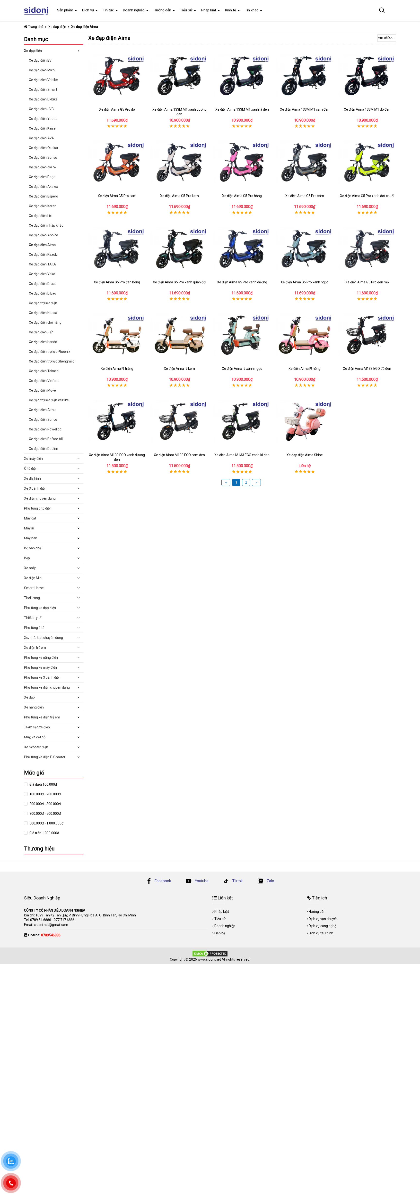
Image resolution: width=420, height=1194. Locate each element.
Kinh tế (230, 10)
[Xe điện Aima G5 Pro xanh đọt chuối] (367, 162)
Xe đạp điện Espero (43, 196)
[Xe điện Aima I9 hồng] (304, 335)
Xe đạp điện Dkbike (43, 99)
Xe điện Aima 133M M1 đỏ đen (367, 109)
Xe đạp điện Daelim (43, 449)
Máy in (29, 528)
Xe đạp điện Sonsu (43, 157)
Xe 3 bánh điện (35, 488)
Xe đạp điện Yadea (43, 119)
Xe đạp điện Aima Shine (305, 455)
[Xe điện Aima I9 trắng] (117, 335)
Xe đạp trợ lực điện (43, 303)
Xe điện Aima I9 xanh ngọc (242, 369)
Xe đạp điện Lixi (40, 216)
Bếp (27, 558)
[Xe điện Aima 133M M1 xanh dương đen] (179, 76)
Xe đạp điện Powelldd (45, 429)
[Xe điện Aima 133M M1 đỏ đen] (367, 76)
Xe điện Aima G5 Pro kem (179, 196)
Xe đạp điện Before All (46, 439)
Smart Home (34, 588)
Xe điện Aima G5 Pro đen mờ (367, 282)
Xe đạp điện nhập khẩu (46, 225)
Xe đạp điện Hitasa (43, 313)
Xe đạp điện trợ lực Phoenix (49, 352)
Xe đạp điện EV (40, 60)
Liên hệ (219, 933)
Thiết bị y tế (32, 618)
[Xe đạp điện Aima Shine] (304, 421)
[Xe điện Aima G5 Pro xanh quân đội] (179, 249)
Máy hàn (30, 538)
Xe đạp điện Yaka (42, 274)
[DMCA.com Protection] (210, 953)
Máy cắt (30, 518)
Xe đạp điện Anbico (43, 235)
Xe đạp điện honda (43, 342)
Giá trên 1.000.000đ (44, 833)
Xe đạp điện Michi (42, 70)
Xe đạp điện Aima (42, 245)
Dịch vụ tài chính (321, 933)
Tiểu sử (220, 919)
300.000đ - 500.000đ (45, 813)
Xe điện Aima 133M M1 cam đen (304, 109)
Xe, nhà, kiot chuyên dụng (43, 638)
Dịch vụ (88, 10)
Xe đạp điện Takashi (44, 371)
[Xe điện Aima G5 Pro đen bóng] (117, 249)
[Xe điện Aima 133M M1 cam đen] (304, 76)
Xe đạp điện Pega (42, 177)
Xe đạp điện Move (42, 390)
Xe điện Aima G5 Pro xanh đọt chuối (367, 196)
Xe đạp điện (33, 51)
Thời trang (32, 598)
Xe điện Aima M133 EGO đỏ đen (367, 369)
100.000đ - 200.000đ (45, 794)
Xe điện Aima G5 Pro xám (304, 196)
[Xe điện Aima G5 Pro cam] (117, 162)
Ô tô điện (30, 468)
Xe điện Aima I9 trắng (117, 369)
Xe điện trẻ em (35, 648)
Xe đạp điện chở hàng (45, 322)
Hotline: (44, 935)
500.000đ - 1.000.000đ (46, 823)
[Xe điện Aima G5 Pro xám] (304, 162)
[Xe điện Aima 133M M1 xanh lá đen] (242, 76)
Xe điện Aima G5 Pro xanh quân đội (179, 282)
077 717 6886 (64, 920)
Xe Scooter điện (36, 747)
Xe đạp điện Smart (43, 89)
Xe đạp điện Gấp (41, 332)
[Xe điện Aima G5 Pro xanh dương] (242, 249)
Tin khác (251, 10)
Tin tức (108, 10)
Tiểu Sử (186, 10)
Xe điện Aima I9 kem (179, 369)
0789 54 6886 (40, 920)
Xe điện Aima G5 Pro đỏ (117, 109)
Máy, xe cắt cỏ (34, 737)
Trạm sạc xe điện (37, 727)
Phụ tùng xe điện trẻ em (42, 717)
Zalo (270, 881)
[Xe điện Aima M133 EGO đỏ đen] (367, 335)
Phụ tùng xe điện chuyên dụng (47, 687)
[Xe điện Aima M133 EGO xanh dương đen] (117, 421)
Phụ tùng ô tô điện (38, 508)
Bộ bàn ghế (32, 548)
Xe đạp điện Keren (42, 206)
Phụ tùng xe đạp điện (40, 608)
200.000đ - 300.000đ (45, 804)
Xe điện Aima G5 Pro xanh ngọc (304, 282)
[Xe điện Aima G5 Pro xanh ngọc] (304, 249)
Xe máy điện (33, 459)
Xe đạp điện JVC (41, 109)
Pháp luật (208, 10)
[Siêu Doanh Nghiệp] (37, 10)
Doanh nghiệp (134, 10)
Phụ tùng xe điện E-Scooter (44, 757)
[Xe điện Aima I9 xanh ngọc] (242, 335)
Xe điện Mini (33, 578)
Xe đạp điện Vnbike (43, 80)
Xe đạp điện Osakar (43, 148)
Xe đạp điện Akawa (43, 187)
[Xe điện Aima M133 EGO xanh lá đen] (242, 421)
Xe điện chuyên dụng (40, 498)
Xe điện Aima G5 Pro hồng (242, 196)
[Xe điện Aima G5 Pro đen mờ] (367, 249)
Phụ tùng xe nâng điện (41, 657)
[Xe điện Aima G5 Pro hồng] (242, 162)
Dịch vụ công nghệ (322, 926)
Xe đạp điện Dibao (42, 293)
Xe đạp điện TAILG (42, 264)
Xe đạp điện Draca (42, 284)
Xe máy (30, 568)
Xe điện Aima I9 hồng (305, 369)
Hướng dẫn (162, 10)
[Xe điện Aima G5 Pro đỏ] (117, 76)
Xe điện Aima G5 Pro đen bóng (117, 282)
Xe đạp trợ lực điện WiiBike (49, 400)
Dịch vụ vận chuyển (323, 919)
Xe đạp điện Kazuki (43, 254)
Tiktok (237, 881)
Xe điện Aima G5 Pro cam (117, 196)
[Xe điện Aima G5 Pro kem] (179, 162)
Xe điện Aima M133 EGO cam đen (179, 455)
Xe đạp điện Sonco (43, 419)
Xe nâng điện (34, 707)
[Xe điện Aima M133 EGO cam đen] (179, 421)
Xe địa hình (32, 478)
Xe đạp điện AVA (41, 138)
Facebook (162, 881)
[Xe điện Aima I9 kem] (179, 335)
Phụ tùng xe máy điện (40, 667)
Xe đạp (29, 697)
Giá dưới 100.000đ (43, 784)
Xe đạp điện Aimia (42, 410)
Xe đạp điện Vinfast (44, 381)
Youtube (201, 881)
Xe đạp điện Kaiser (43, 128)
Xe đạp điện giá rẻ (42, 167)
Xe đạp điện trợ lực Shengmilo (51, 361)
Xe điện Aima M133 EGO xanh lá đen (242, 455)
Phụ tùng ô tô (34, 628)
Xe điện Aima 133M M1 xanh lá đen (242, 109)
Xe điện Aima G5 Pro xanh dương (242, 282)
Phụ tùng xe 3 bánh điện (42, 677)
